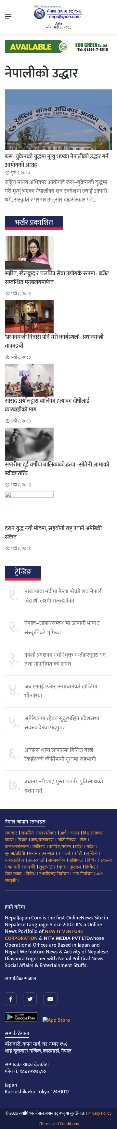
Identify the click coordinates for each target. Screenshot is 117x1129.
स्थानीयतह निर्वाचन (54, 873)
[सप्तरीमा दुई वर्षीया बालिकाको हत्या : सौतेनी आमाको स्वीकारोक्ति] (58, 444)
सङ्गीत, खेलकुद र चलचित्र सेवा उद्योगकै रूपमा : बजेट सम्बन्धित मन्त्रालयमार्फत (57, 278)
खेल (83, 839)
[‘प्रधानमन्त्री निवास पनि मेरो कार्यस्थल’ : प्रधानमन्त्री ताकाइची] (58, 316)
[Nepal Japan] (58, 12)
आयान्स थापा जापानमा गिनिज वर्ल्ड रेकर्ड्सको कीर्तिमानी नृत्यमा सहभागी (60, 754)
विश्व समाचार (93, 833)
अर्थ (63, 833)
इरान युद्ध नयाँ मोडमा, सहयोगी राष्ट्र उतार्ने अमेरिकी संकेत (53, 533)
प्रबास (9, 839)
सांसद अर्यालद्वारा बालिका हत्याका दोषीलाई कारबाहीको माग (47, 405)
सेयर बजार (13, 873)
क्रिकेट (90, 867)
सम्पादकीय (56, 860)
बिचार (22, 839)
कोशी (78, 853)
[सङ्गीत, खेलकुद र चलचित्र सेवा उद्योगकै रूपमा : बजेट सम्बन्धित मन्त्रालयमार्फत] (58, 252)
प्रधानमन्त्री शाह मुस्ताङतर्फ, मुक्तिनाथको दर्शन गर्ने (63, 786)
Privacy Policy (99, 1113)
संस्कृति (11, 880)
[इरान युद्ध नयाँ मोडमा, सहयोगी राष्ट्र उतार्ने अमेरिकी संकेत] (58, 507)
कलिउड (38, 846)
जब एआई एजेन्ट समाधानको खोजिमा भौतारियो (60, 691)
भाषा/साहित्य (14, 860)
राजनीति (27, 833)
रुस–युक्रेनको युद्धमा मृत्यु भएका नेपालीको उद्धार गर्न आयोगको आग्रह (57, 161)
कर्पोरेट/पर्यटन (60, 846)
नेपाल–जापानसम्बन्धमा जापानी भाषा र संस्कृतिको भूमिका (61, 627)
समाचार (11, 833)
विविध (30, 873)
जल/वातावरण (42, 839)
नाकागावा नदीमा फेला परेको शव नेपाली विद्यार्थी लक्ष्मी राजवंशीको (63, 596)
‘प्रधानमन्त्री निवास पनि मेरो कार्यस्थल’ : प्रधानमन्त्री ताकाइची (54, 341)
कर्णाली (64, 853)
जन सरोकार (47, 833)
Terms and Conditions (59, 1123)
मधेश (90, 846)
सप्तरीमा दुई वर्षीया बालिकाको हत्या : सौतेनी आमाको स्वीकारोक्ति (57, 469)
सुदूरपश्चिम (47, 867)
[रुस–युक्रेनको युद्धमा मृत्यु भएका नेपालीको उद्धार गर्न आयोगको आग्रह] (58, 119)
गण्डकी (29, 867)
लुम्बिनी (92, 853)
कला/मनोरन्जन (17, 846)
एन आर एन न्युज (41, 853)
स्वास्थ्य (106, 860)
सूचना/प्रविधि (15, 853)
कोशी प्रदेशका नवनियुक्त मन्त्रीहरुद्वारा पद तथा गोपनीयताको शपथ (65, 659)
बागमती (13, 867)
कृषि (62, 867)
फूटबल (75, 867)
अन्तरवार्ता (36, 860)
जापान (74, 833)
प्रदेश (79, 846)
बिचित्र (92, 860)
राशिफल (76, 860)
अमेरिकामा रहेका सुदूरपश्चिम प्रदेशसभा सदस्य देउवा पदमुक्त (61, 723)
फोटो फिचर (67, 839)
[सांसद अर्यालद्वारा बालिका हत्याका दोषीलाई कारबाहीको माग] (58, 380)
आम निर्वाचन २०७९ (87, 873)
